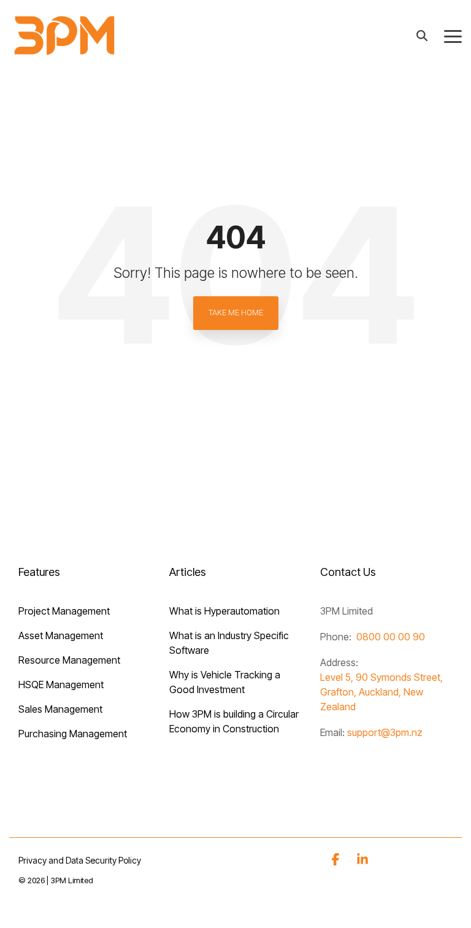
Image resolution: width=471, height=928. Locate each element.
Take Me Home (236, 312)
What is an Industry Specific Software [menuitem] (230, 642)
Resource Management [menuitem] (69, 660)
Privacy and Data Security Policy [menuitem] (79, 860)
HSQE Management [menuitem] (61, 684)
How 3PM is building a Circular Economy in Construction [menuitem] (235, 721)
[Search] (422, 35)
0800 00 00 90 (390, 637)
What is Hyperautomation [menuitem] (224, 611)
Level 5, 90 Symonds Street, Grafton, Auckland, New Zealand (381, 692)
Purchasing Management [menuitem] (72, 733)
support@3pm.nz (385, 732)
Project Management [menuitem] (64, 611)
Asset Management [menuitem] (60, 635)
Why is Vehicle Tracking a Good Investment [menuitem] (226, 682)
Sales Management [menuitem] (60, 709)
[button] (453, 35)
